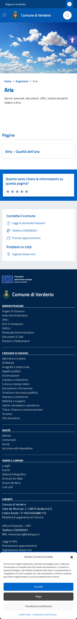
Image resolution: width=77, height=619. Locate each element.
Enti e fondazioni (12, 324)
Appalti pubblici (11, 371)
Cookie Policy (25, 614)
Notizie (6, 435)
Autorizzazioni (11, 375)
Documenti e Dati (12, 337)
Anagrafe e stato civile (15, 367)
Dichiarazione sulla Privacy (45, 614)
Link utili (7, 487)
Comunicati (9, 440)
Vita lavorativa (11, 418)
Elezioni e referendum (16, 341)
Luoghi (6, 466)
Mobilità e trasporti (13, 401)
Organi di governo (13, 311)
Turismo (7, 414)
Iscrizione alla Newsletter (17, 448)
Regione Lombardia (15, 4)
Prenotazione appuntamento (19, 545)
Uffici (5, 319)
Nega (38, 596)
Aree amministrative (15, 315)
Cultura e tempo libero (15, 384)
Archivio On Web (12, 478)
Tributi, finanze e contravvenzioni (22, 409)
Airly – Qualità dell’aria (22, 151)
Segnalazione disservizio (17, 550)
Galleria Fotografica (14, 474)
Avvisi (5, 444)
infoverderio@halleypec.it (24, 534)
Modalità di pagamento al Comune (23, 517)
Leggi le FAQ (9, 541)
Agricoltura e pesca (13, 358)
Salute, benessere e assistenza (20, 405)
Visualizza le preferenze (38, 606)
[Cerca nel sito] (67, 15)
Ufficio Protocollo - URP (16, 526)
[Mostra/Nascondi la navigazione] (4, 15)
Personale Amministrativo (18, 332)
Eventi (6, 470)
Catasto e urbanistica (15, 380)
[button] (72, 40)
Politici (6, 328)
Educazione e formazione (17, 388)
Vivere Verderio (11, 483)
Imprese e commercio (15, 397)
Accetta (38, 587)
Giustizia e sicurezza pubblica (20, 392)
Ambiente (8, 362)
